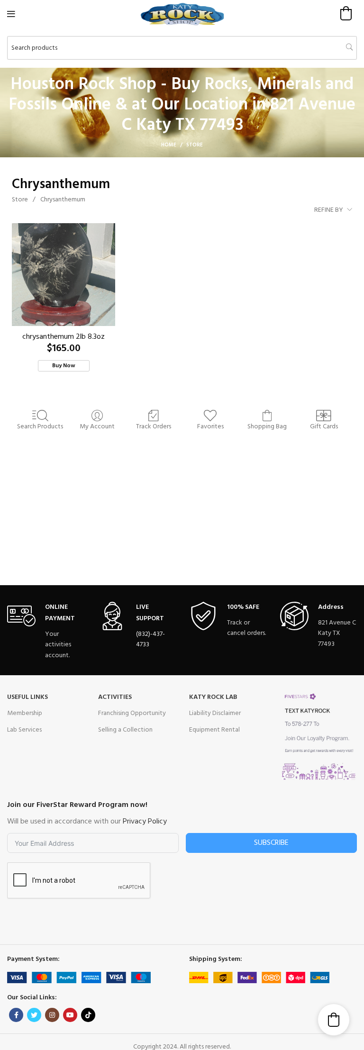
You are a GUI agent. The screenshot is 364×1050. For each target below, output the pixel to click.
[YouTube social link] (70, 1015)
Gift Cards (324, 426)
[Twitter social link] (34, 1015)
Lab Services (24, 729)
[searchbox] (182, 48)
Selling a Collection (125, 729)
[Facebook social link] (16, 1015)
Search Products (40, 426)
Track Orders (153, 426)
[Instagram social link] (52, 1015)
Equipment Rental (214, 729)
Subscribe (271, 843)
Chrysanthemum (62, 199)
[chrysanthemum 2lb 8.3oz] (63, 274)
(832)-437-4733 (150, 639)
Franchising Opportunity (132, 713)
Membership (24, 713)
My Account (97, 426)
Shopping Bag (267, 426)
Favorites (210, 426)
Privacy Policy (145, 821)
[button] (346, 13)
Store (20, 199)
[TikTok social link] (88, 1015)
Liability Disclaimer (215, 713)
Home (168, 145)
